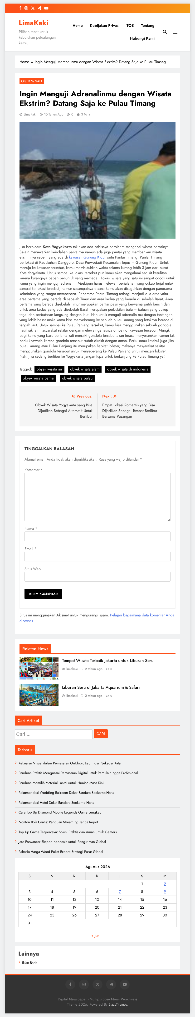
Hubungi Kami (142, 38)
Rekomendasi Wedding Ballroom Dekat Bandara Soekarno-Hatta (66, 792)
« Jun (95, 935)
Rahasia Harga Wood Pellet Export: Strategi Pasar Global (61, 851)
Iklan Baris (29, 962)
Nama (30, 528)
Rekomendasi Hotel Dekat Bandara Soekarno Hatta (56, 802)
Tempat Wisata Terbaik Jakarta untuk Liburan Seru (108, 660)
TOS (130, 25)
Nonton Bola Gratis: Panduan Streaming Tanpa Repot (58, 822)
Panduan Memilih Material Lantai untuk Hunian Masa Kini (61, 783)
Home (78, 25)
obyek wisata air (49, 369)
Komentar (33, 469)
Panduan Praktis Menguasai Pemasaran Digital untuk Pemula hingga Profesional (78, 773)
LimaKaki (33, 23)
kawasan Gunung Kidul (87, 257)
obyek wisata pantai (38, 378)
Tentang (148, 25)
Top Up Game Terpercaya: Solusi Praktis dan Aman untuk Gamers (68, 832)
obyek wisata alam (84, 369)
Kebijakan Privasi (104, 25)
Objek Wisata (32, 81)
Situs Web (32, 569)
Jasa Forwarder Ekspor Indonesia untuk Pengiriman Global (62, 841)
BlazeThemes (118, 1004)
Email (30, 548)
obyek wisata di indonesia (127, 369)
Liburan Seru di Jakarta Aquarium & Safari (101, 687)
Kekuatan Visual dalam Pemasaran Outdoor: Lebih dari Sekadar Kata (70, 763)
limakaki (72, 668)
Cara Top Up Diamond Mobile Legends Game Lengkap (60, 812)
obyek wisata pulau (77, 378)
